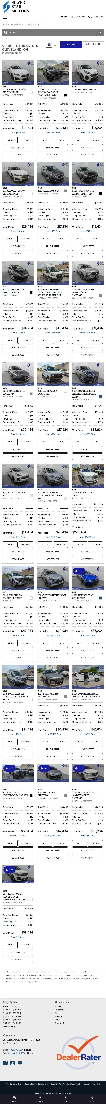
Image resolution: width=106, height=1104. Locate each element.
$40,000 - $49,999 (12, 1016)
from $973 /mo (18, 937)
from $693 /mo (87, 434)
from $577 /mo (53, 635)
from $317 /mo (87, 231)
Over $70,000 (9, 1026)
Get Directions (9, 1043)
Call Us (10, 140)
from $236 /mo (87, 132)
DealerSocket (71, 1084)
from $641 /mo (87, 635)
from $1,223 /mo (18, 835)
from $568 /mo (53, 132)
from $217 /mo (18, 332)
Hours (28, 1050)
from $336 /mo (18, 434)
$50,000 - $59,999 (12, 1020)
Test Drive (25, 140)
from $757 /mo (18, 635)
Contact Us (60, 1023)
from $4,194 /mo (88, 537)
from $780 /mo (53, 332)
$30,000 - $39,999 (12, 1013)
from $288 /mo (53, 434)
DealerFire (54, 1084)
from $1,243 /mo (53, 835)
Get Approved (18, 155)
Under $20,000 (10, 1006)
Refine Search (71, 45)
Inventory (59, 1010)
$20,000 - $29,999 (12, 1010)
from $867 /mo (87, 734)
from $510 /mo (18, 231)
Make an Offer (18, 147)
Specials (59, 1013)
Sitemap (68, 1093)
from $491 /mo (53, 537)
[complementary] (97, 1095)
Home (4, 25)
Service (58, 1020)
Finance (58, 1016)
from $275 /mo (53, 231)
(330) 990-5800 (16, 1050)
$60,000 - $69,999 (12, 1023)
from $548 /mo (18, 132)
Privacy (60, 1093)
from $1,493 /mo (53, 734)
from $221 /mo (18, 537)
